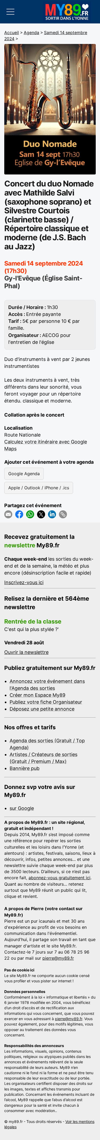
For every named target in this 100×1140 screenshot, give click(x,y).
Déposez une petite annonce (42, 709)
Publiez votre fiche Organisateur (46, 702)
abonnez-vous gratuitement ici (59, 877)
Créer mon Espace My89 (37, 695)
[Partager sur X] (41, 514)
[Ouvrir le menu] (10, 12)
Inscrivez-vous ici (23, 582)
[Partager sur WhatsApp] (30, 514)
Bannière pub (24, 768)
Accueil (11, 32)
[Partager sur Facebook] (19, 514)
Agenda (31, 32)
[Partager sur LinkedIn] (52, 514)
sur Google (22, 808)
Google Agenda (24, 473)
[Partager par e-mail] (8, 514)
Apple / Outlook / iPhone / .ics (38, 487)
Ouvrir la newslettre (26, 652)
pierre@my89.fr (58, 958)
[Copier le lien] (63, 514)
